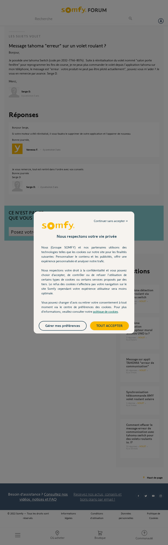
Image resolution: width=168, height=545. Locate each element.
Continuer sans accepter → (111, 221)
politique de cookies (105, 311)
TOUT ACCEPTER (109, 325)
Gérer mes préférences (62, 325)
